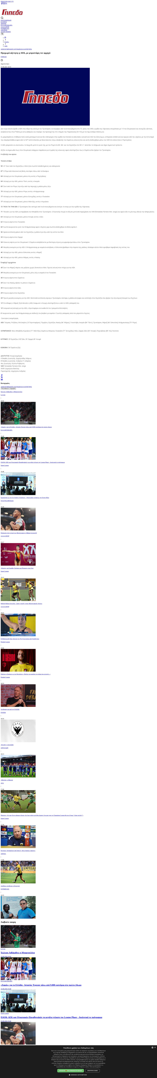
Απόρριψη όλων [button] (92, 1070)
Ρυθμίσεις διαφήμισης (81, 1065)
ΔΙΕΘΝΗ (3, 23)
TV (13, 1)
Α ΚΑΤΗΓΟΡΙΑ (27, 49)
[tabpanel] (78, 654)
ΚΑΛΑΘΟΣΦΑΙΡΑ (6, 25)
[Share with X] (2, 377)
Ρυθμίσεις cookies (84, 1067)
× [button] (155, 1047)
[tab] (5, 389)
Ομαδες (6, 42)
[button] (78, 1075)
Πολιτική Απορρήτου (95, 1067)
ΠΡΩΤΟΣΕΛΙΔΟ (6, 1)
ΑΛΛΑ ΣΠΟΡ (5, 27)
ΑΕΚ (5, 46)
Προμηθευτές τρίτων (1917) (76, 1058)
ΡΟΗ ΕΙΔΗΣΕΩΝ (6, 20)
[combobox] (152, 1047)
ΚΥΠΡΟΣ (4, 22)
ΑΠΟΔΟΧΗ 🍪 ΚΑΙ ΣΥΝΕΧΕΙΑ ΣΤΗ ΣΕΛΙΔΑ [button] (70, 1070)
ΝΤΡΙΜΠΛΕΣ (5, 28)
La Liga (3, 949)
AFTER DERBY (6, 32)
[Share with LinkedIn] (2, 379)
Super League (5, 1013)
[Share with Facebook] (2, 375)
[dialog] (78, 1061)
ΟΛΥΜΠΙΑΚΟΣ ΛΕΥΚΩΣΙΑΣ (13, 49)
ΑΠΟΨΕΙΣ (4, 30)
